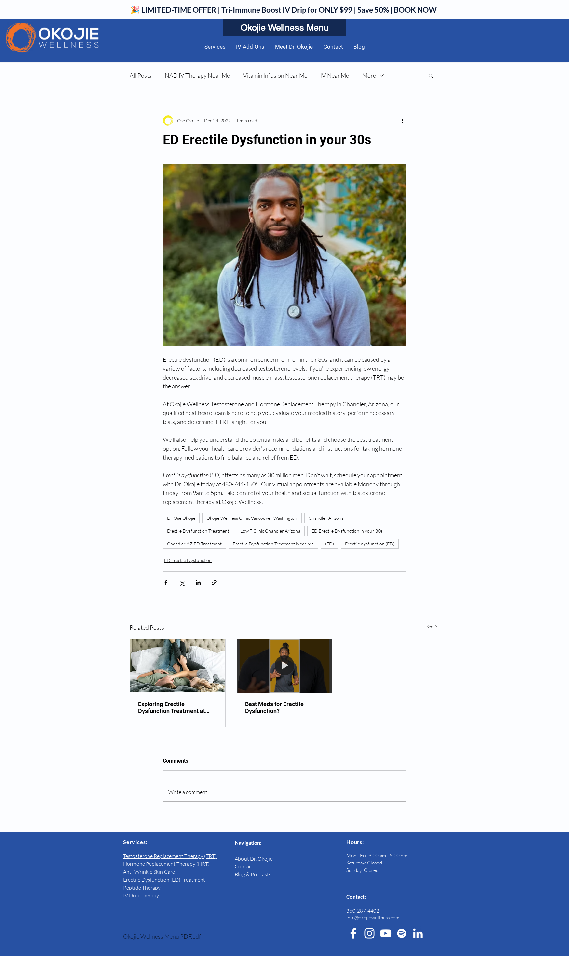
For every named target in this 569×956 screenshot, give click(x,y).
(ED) (329, 543)
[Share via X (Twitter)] (182, 582)
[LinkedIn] (418, 933)
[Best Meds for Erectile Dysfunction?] (284, 665)
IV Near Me (334, 75)
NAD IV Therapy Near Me (197, 75)
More (369, 75)
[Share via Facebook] (166, 582)
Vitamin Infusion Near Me (275, 75)
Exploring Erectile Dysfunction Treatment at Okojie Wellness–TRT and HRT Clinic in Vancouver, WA (175, 707)
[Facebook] (353, 933)
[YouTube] (386, 933)
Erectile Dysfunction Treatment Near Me (273, 543)
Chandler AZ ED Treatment (194, 543)
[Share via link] (214, 582)
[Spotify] (402, 933)
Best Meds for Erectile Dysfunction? (274, 707)
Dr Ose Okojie (181, 518)
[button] (431, 75)
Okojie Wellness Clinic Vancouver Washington (251, 518)
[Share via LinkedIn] (198, 582)
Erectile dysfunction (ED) (369, 543)
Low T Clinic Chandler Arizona (270, 531)
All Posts (140, 75)
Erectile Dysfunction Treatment (198, 531)
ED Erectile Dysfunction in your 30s (347, 531)
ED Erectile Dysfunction (188, 560)
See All (432, 626)
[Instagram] (369, 933)
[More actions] (402, 120)
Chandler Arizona (326, 518)
